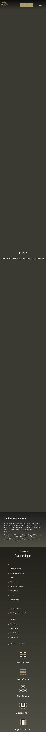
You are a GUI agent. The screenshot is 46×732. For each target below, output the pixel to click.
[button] (40, 4)
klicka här (22, 643)
